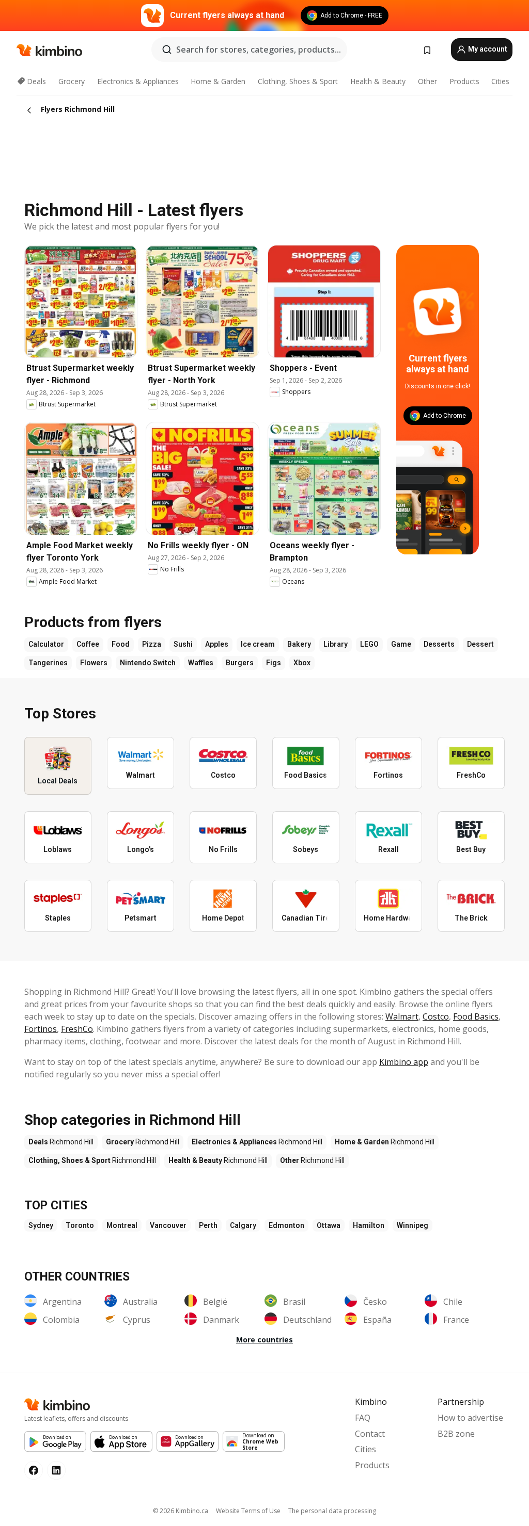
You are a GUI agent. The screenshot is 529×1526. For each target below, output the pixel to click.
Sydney (40, 1225)
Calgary (243, 1225)
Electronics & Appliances (138, 81)
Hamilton (368, 1225)
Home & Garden (218, 81)
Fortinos (40, 1029)
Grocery (71, 81)
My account (486, 49)
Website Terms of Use (248, 1510)
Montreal (121, 1225)
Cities (500, 81)
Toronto (80, 1225)
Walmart (401, 1016)
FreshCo (77, 1029)
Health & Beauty (378, 81)
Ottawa (328, 1225)
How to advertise (470, 1417)
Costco (436, 1016)
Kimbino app (403, 1062)
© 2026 (180, 1510)
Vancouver (168, 1225)
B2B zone (456, 1433)
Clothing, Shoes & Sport (298, 81)
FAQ (362, 1417)
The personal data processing (332, 1510)
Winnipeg (412, 1225)
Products (464, 81)
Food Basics (476, 1016)
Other (427, 81)
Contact (370, 1433)
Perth (208, 1225)
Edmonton (286, 1225)
